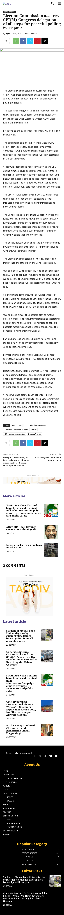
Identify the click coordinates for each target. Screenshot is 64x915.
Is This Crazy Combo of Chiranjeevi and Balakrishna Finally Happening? (20, 729)
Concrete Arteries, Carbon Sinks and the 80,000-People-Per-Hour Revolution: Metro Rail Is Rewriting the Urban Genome (22, 658)
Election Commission (38, 425)
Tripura (33, 429)
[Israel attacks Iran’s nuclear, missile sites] (51, 550)
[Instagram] (40, 756)
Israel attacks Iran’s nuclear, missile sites (24, 546)
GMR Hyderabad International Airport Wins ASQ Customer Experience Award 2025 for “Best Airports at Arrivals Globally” (21, 708)
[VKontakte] (51, 756)
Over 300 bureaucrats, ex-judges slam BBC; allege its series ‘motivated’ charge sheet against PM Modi (16, 462)
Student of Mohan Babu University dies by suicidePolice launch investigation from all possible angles (20, 636)
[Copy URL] (44, 41)
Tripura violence (34, 434)
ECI (26, 425)
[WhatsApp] (16, 41)
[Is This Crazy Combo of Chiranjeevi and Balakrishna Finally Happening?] (47, 730)
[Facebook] (23, 41)
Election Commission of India (15, 429)
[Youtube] (56, 756)
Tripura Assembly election (14, 434)
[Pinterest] (37, 41)
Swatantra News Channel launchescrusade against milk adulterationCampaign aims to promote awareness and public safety (23, 510)
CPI (13, 425)
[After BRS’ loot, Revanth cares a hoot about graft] (51, 532)
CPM (19, 425)
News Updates (10, 12)
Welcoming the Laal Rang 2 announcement (47, 459)
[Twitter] (30, 41)
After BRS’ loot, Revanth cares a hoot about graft (21, 528)
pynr (8, 33)
